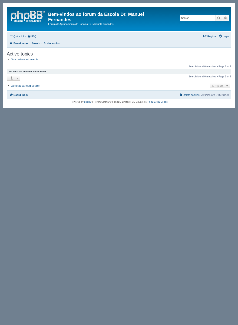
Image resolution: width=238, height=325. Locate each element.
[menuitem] (31, 36)
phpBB (88, 101)
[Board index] (28, 15)
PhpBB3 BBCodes (158, 101)
